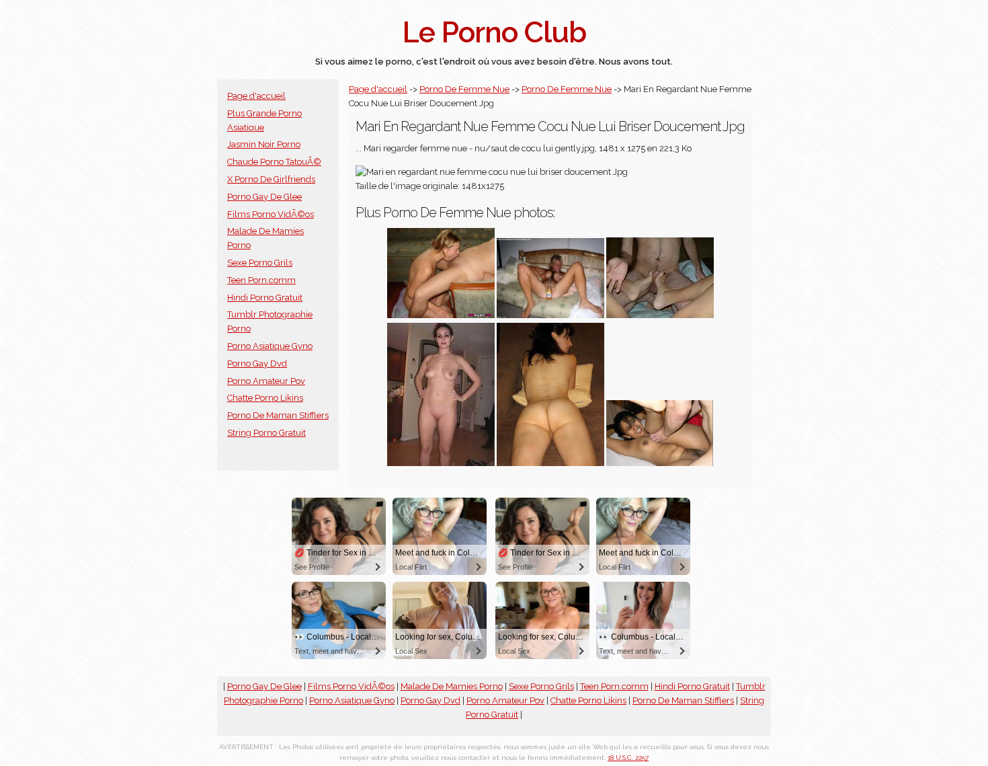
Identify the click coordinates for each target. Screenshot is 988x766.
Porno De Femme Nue (464, 89)
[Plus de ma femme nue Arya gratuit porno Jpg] (441, 463)
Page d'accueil (256, 96)
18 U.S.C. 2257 (628, 757)
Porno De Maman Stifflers (278, 415)
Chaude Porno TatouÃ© (274, 162)
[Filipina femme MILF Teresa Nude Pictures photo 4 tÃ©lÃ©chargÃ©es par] (660, 463)
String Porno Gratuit (266, 433)
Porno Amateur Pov (266, 381)
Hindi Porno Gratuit (264, 298)
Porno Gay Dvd (257, 363)
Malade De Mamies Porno (452, 686)
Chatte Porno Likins (265, 398)
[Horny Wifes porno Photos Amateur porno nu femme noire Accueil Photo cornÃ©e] (660, 315)
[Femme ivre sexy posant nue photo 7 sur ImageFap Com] (550, 315)
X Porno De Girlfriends (271, 179)
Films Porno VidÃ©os (270, 214)
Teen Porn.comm (261, 280)
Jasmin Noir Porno (263, 144)
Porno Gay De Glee (264, 197)
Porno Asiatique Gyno (270, 346)
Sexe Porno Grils (259, 263)
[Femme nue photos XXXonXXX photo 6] (441, 315)
